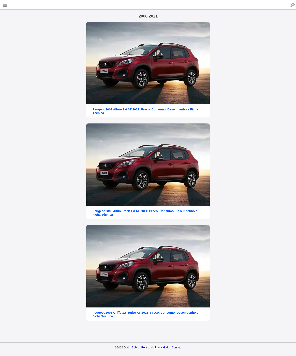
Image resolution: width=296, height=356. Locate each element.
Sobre (135, 347)
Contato (176, 347)
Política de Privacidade (155, 347)
